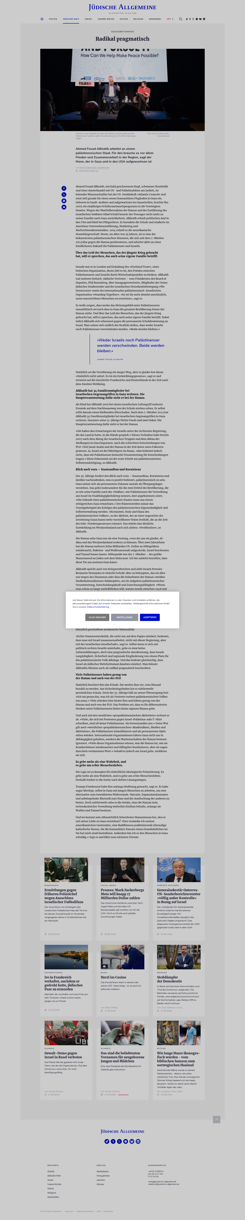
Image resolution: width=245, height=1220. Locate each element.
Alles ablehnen (97, 617)
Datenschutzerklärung (98, 607)
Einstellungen (124, 617)
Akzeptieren (149, 617)
